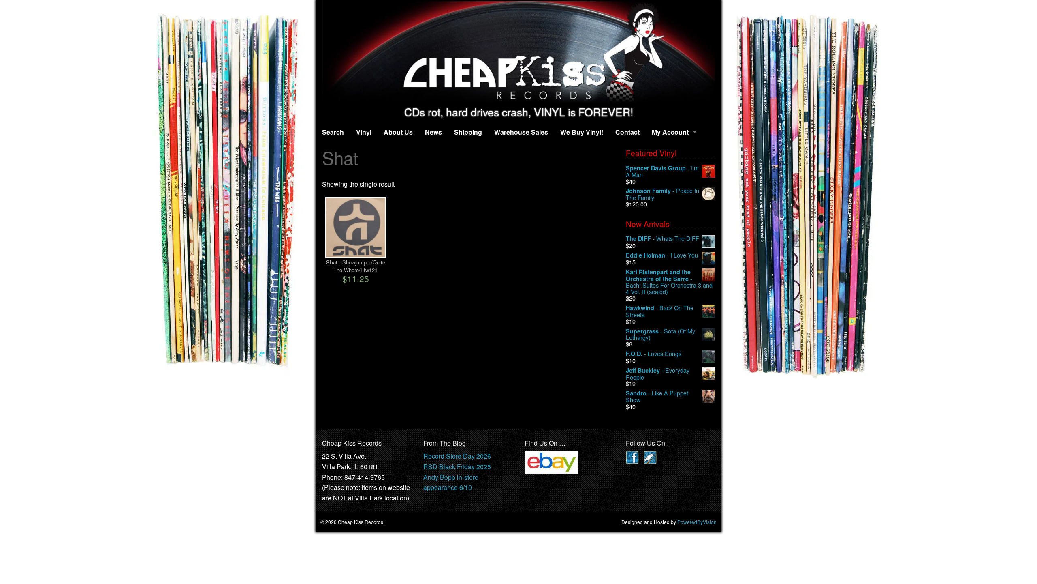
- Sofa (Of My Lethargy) (660, 334)
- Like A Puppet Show (657, 396)
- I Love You (662, 255)
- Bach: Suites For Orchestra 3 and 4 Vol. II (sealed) (669, 281)
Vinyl (363, 132)
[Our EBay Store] (551, 461)
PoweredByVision (697, 521)
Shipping (468, 132)
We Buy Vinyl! (581, 132)
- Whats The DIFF (662, 238)
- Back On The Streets (659, 311)
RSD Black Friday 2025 (457, 466)
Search (333, 132)
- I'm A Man (662, 171)
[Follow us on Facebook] (632, 457)
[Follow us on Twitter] (650, 457)
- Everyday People (657, 373)
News (433, 132)
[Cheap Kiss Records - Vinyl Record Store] (518, 53)
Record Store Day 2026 (457, 456)
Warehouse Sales (521, 132)
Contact (627, 132)
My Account (670, 132)
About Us (398, 132)
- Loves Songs (653, 353)
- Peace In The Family (662, 194)
